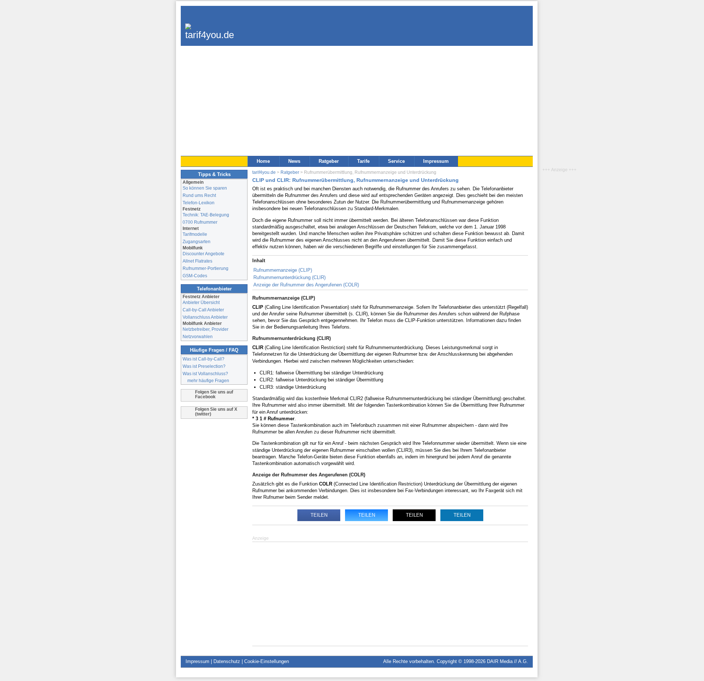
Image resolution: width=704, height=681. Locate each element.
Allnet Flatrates (197, 261)
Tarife (363, 161)
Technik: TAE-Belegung (206, 214)
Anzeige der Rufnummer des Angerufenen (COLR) (306, 285)
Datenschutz (226, 661)
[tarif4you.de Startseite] (209, 29)
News (294, 161)
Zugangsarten (196, 241)
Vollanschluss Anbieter (205, 317)
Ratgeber (329, 161)
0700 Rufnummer (200, 222)
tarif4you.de (264, 172)
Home (263, 161)
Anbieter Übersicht (201, 302)
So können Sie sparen (205, 188)
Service (396, 161)
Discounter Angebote (203, 253)
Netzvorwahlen (198, 336)
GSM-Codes (195, 275)
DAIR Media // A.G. (507, 661)
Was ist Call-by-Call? (203, 358)
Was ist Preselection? (204, 366)
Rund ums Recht (199, 195)
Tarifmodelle (195, 234)
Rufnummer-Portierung (205, 268)
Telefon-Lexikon (198, 202)
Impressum (436, 161)
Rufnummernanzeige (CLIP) (282, 270)
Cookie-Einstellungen (266, 661)
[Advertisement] (357, 101)
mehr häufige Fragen (208, 380)
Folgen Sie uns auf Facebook (214, 394)
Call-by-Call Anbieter (203, 309)
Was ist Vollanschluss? (205, 373)
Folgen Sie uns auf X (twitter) (216, 411)
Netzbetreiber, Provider (205, 329)
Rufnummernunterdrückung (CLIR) (289, 277)
